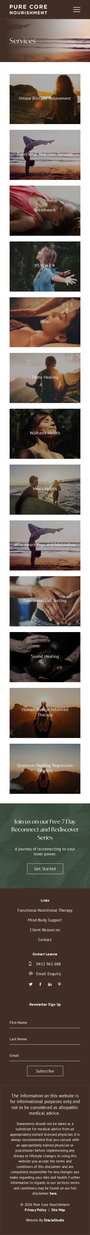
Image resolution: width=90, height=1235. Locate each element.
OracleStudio (54, 1220)
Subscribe (45, 1070)
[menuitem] (45, 910)
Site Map (58, 1210)
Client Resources (45, 929)
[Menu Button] (76, 9)
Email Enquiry (48, 973)
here (53, 1193)
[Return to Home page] (28, 10)
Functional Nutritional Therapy (45, 910)
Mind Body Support (45, 919)
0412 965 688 (48, 963)
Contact (45, 939)
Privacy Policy (35, 1210)
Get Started (45, 868)
